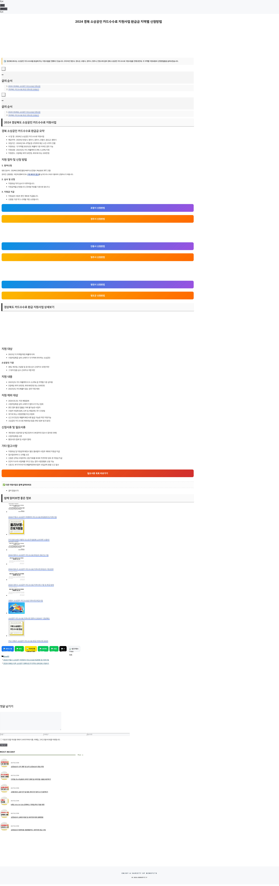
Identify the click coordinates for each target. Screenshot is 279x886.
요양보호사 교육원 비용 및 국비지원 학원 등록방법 (27, 817)
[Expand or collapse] (2, 74)
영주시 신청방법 (98, 257)
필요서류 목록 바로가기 (97, 473)
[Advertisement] (97, 41)
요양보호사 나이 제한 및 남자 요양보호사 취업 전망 (27, 766)
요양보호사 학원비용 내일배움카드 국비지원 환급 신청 (28, 830)
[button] (1, 1)
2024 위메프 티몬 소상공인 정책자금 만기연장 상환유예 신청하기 (26, 663)
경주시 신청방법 (98, 219)
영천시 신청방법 (98, 284)
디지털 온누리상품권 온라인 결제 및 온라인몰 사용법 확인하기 (31, 779)
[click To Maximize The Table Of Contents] (3, 69)
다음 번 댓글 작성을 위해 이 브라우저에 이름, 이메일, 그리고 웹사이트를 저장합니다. (31, 739)
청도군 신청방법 (98, 295)
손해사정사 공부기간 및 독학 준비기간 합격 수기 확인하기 (29, 792)
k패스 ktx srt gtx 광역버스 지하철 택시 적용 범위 (27, 804)
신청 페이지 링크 (33, 174)
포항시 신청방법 (98, 208)
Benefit (6, 656)
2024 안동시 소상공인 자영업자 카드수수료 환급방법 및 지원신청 (26, 660)
